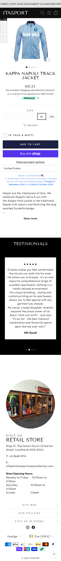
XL (41, 116)
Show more (30, 218)
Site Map (29, 505)
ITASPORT (15, 13)
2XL (51, 116)
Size (30, 110)
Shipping (25, 90)
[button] (30, 125)
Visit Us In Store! (30, 521)
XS (8, 116)
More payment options (30, 162)
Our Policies (30, 513)
